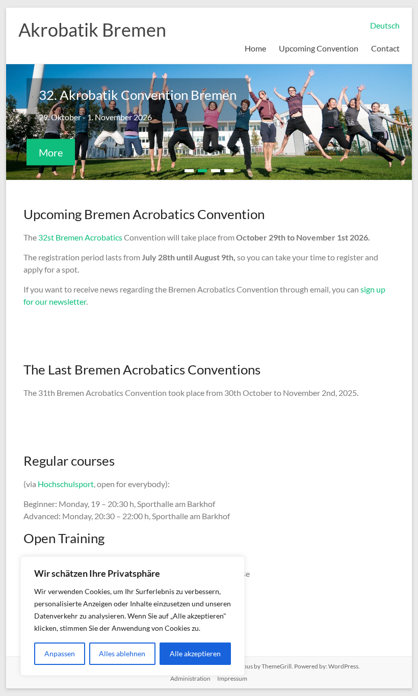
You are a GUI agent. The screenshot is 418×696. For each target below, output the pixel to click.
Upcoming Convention (318, 48)
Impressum (232, 678)
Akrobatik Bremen (92, 29)
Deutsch (385, 25)
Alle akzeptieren (195, 653)
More (51, 152)
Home (255, 48)
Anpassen (59, 653)
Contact (385, 48)
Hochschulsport (66, 484)
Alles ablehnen (122, 653)
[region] (132, 616)
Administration (190, 678)
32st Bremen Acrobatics (81, 237)
